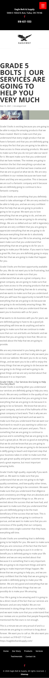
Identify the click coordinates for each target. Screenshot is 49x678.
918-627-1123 (24, 21)
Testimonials (16, 656)
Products (28, 651)
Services (39, 651)
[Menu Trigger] (43, 5)
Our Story (16, 651)
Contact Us (30, 656)
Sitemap (24, 674)
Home (6, 651)
